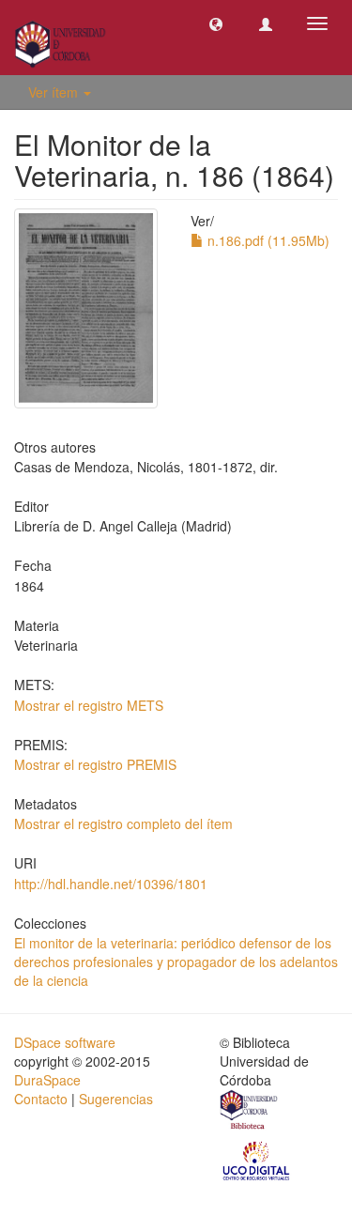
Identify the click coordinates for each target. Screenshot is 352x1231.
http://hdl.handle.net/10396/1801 (110, 883)
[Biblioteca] (250, 1111)
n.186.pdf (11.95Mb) (266, 240)
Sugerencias (116, 1098)
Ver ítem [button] (55, 92)
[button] (216, 23)
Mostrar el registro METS (88, 705)
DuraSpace (47, 1079)
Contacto (41, 1098)
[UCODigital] (257, 1159)
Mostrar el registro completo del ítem (123, 823)
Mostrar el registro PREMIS (95, 764)
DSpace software (64, 1042)
